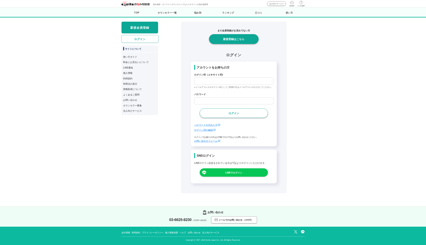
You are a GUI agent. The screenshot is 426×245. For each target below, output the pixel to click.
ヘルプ (183, 232)
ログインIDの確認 (203, 130)
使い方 (289, 12)
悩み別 (198, 12)
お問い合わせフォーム (205, 140)
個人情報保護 (171, 232)
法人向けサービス (276, 3)
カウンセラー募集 (132, 105)
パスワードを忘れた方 (205, 124)
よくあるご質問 (131, 94)
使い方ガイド (130, 56)
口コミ (258, 12)
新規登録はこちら (233, 39)
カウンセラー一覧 (167, 12)
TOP (136, 12)
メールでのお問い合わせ (236, 219)
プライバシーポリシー (152, 232)
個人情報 (127, 72)
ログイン (140, 39)
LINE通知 (128, 67)
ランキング (228, 12)
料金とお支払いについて (136, 62)
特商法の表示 (130, 83)
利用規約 (127, 78)
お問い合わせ (130, 100)
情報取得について (132, 89)
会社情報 (125, 232)
